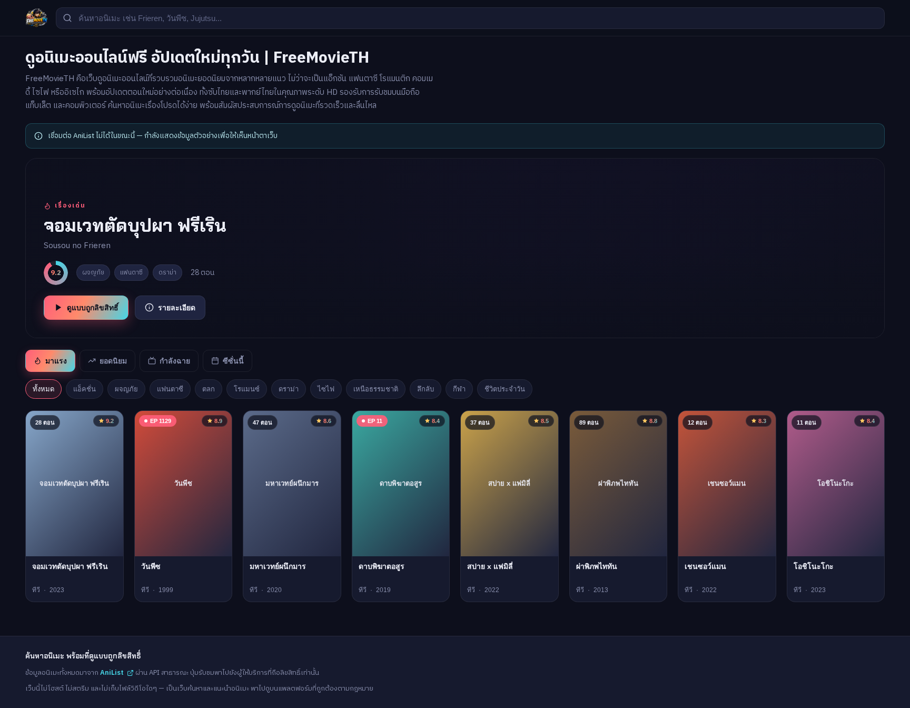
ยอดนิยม (113, 361)
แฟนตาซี (170, 389)
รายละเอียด (176, 307)
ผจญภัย (126, 389)
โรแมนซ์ (247, 389)
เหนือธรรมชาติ (375, 389)
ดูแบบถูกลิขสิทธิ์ (92, 307)
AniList (112, 672)
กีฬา (459, 389)
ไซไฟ (326, 389)
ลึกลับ (425, 389)
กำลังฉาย (175, 361)
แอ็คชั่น (84, 389)
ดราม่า (289, 389)
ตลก (208, 389)
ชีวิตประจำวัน (504, 389)
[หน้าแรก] (36, 18)
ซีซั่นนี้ (233, 361)
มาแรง (56, 361)
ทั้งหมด (43, 389)
